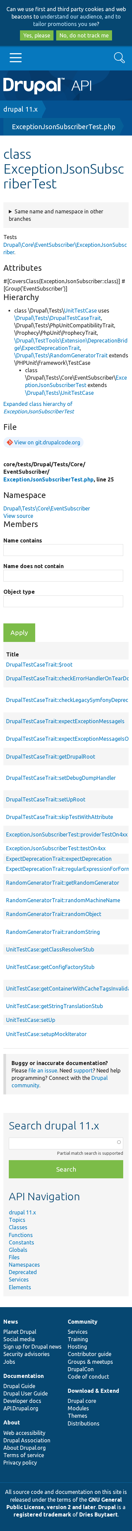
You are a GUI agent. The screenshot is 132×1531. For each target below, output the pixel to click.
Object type (19, 592)
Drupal (107, 1507)
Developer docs (22, 1401)
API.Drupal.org (20, 1408)
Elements (20, 1287)
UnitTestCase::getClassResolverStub (50, 949)
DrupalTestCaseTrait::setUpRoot (45, 799)
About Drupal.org (24, 1448)
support (83, 1070)
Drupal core (82, 1401)
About (11, 1422)
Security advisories (26, 1354)
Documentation (23, 1376)
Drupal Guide (19, 1386)
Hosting (77, 1347)
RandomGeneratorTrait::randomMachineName (63, 900)
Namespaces (24, 1265)
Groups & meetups (90, 1362)
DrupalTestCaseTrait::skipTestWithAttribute (59, 817)
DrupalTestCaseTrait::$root (39, 664)
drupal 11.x (20, 109)
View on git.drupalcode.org (47, 442)
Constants (21, 1242)
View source (18, 516)
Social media (19, 1339)
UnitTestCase (80, 310)
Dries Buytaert (98, 1514)
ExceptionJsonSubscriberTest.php (63, 126)
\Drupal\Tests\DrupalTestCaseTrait (57, 318)
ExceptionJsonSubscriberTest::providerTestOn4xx (67, 834)
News (10, 1322)
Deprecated (23, 1272)
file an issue (42, 1070)
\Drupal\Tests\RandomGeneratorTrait (61, 355)
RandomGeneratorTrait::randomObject (53, 914)
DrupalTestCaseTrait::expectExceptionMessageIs (65, 721)
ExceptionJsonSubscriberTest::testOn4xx (56, 848)
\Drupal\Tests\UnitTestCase (59, 393)
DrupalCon (81, 1369)
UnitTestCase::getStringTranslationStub (54, 1006)
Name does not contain (33, 566)
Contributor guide (89, 1354)
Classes (18, 1227)
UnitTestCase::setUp (30, 1020)
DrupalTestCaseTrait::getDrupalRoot (50, 757)
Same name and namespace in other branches (56, 215)
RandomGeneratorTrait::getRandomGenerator (62, 883)
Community (82, 1322)
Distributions (84, 1423)
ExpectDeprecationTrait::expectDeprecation (59, 859)
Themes (77, 1416)
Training (78, 1339)
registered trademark (42, 1514)
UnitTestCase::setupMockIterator (46, 1034)
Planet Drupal (19, 1332)
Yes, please (36, 35)
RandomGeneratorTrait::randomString (53, 932)
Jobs (9, 1362)
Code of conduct (88, 1377)
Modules (78, 1408)
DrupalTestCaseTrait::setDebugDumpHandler (61, 778)
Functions (21, 1235)
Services (19, 1279)
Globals (18, 1250)
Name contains (22, 540)
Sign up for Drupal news (32, 1347)
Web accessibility (24, 1433)
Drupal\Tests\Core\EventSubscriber (46, 508)
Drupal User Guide (25, 1393)
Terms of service (23, 1455)
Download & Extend (93, 1391)
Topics (17, 1220)
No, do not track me (84, 35)
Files (14, 1257)
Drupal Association (26, 1440)
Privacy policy (20, 1463)
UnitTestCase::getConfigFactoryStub (50, 967)
